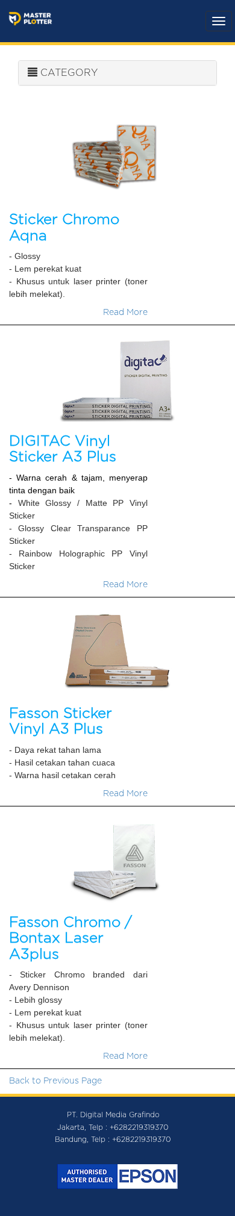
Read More (125, 312)
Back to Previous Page (55, 1081)
